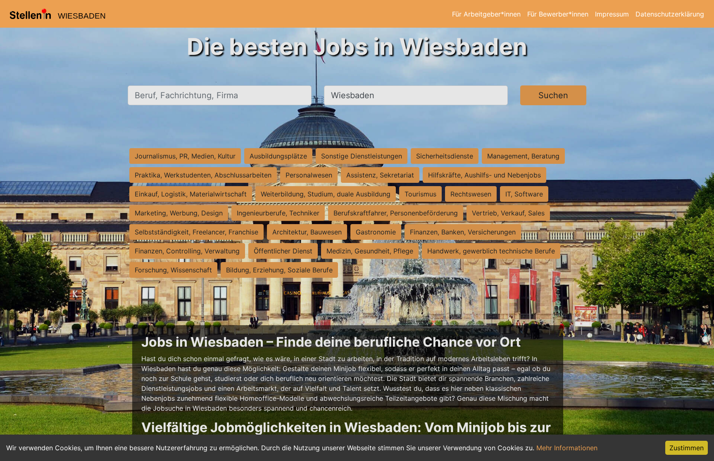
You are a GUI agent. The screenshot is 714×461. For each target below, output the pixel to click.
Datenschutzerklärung (669, 14)
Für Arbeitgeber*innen (486, 14)
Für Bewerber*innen (557, 14)
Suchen (553, 95)
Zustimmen (686, 448)
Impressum (612, 14)
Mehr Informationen (566, 448)
